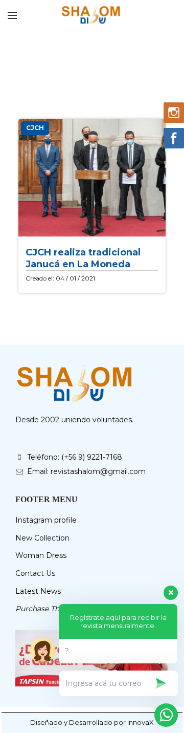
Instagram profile (46, 520)
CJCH (35, 128)
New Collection (42, 538)
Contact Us (35, 573)
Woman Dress (40, 555)
